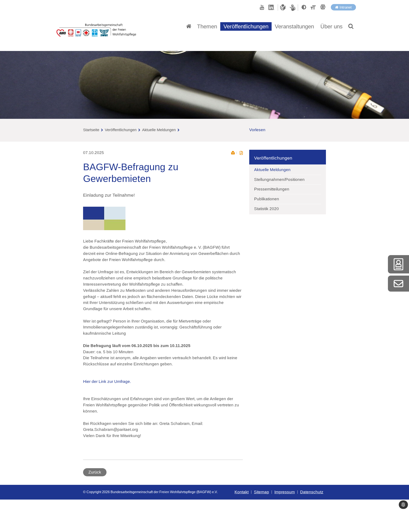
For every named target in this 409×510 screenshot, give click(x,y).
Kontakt (242, 492)
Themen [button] (207, 26)
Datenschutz (311, 492)
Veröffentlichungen (121, 130)
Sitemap (261, 492)
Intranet (345, 7)
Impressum (284, 492)
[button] (351, 26)
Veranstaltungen (294, 26)
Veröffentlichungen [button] (245, 26)
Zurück (94, 472)
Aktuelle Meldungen (159, 130)
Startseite (91, 130)
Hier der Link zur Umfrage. (107, 381)
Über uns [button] (331, 26)
